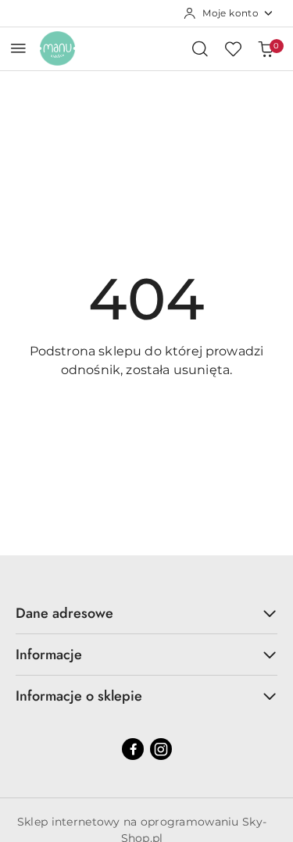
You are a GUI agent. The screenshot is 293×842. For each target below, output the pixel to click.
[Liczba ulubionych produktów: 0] (232, 48)
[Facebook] (133, 749)
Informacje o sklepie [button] (79, 696)
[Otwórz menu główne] (18, 48)
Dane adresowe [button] (64, 613)
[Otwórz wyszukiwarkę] (200, 48)
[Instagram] (161, 749)
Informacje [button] (49, 654)
